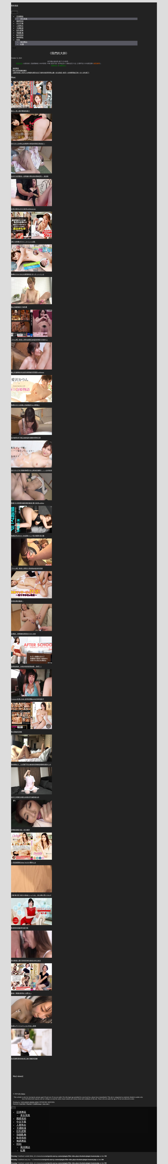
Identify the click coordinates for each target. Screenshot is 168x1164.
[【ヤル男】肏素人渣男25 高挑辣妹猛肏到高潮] (31, 565)
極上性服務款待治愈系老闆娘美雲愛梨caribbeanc (27, 372)
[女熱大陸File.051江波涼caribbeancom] (31, 205)
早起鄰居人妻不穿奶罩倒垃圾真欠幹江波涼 (26, 960)
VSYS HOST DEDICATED (30, 1102)
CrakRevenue (37, 1104)
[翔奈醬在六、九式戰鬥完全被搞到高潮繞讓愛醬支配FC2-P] (31, 761)
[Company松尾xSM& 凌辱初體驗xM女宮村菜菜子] (31, 696)
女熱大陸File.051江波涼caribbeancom (23, 209)
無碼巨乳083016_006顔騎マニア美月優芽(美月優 (27, 536)
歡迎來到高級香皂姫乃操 (19, 928)
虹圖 (22, 44)
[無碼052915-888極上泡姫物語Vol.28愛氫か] (31, 402)
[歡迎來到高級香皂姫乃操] (31, 924)
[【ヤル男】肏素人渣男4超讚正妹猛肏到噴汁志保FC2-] (31, 336)
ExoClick (22, 1104)
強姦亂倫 (19, 33)
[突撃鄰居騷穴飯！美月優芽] (31, 826)
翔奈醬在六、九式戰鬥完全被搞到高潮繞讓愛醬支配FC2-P (31, 764)
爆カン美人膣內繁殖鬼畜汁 (20, 111)
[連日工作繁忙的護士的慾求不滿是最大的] (31, 794)
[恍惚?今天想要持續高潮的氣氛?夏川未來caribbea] (31, 500)
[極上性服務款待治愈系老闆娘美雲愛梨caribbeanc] (31, 369)
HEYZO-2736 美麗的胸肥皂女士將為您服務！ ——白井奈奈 (31, 470)
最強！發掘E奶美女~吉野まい (21, 993)
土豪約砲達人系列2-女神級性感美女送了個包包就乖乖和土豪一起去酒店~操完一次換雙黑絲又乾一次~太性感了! (51, 73)
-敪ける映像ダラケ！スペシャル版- (23, 242)
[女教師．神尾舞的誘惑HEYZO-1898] (31, 630)
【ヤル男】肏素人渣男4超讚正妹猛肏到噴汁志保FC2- (29, 340)
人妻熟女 (19, 26)
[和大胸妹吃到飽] (31, 728)
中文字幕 (19, 23)
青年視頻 (14, 5)
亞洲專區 (19, 16)
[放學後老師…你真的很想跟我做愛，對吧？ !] (31, 663)
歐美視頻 (19, 35)
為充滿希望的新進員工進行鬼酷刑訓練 (24, 1058)
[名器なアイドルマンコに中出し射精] (31, 1022)
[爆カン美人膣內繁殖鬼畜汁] (31, 107)
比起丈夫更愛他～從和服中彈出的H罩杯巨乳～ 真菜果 (29, 176)
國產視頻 (19, 21)
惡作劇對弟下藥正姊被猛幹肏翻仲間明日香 (26, 438)
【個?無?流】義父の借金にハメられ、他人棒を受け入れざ (31, 895)
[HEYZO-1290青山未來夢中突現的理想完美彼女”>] (31, 140)
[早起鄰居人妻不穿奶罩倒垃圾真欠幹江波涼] (31, 957)
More (18, 40)
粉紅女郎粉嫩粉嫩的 (20, 70)
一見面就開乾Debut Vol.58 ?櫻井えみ (23, 862)
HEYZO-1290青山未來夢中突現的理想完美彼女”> (28, 143)
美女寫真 (23, 19)
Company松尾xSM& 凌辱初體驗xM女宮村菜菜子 (27, 699)
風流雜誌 (23, 42)
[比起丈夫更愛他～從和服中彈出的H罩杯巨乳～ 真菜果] (31, 173)
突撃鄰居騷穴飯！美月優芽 (20, 830)
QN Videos (21, 1094)
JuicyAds (46, 1104)
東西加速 (19, 63)
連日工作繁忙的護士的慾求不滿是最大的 (25, 797)
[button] (14, 48)
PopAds (29, 1104)
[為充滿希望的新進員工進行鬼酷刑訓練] (31, 1055)
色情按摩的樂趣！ (17, 601)
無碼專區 (19, 37)
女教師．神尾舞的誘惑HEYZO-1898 (23, 634)
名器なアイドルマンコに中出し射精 (23, 1026)
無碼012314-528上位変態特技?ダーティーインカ (27, 274)
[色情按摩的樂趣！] (31, 598)
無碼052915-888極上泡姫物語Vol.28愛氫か (25, 405)
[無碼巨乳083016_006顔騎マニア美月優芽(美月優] (31, 532)
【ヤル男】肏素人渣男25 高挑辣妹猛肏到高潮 (27, 568)
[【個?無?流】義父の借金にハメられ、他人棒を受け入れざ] (31, 892)
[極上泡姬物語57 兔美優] (31, 303)
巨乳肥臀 (19, 30)
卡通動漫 (19, 28)
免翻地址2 (62, 65)
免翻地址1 (54, 65)
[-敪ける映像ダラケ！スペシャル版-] (31, 238)
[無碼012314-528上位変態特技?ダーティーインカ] (31, 271)
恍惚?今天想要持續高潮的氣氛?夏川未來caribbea (27, 503)
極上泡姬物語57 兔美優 (19, 307)
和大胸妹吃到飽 (16, 732)
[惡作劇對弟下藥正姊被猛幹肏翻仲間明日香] (31, 434)
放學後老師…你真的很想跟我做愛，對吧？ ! (26, 666)
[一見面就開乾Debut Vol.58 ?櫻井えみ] (31, 859)
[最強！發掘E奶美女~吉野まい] (31, 990)
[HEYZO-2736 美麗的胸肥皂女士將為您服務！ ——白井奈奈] (31, 467)
